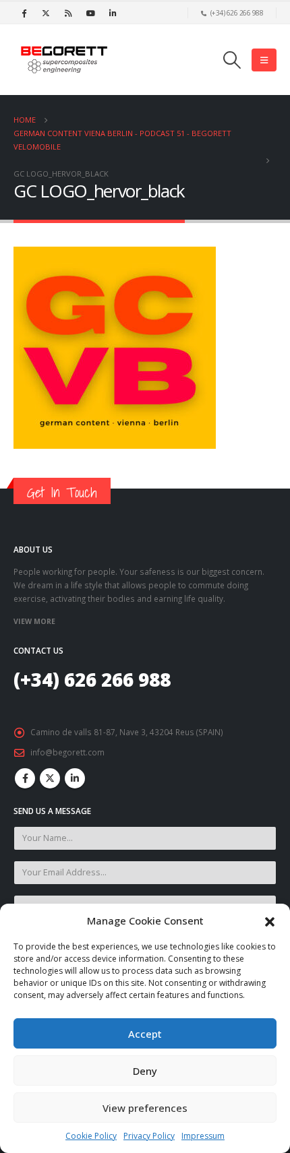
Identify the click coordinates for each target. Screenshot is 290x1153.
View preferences (145, 1108)
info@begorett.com (67, 752)
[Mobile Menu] (264, 60)
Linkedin (75, 778)
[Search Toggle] (232, 60)
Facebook (25, 778)
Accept (145, 1033)
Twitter (50, 778)
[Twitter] (45, 12)
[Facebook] (23, 12)
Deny (145, 1071)
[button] (270, 920)
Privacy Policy (149, 1136)
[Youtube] (90, 12)
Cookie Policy (91, 1136)
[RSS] (68, 12)
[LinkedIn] (112, 12)
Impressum (203, 1136)
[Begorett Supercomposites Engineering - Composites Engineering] (64, 59)
